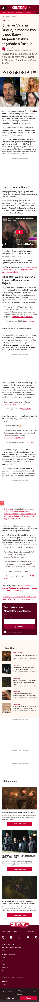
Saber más (10, 998)
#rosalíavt (14, 514)
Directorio (5, 971)
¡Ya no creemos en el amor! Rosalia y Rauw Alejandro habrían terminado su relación (19, 269)
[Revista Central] (19, 8)
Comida (36, 12)
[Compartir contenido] (2, 503)
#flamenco (8, 516)
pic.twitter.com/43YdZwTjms (15, 438)
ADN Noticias (6, 985)
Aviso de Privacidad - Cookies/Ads (12, 978)
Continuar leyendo (19, 824)
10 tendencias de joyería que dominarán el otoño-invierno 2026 (24, 694)
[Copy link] (29, 72)
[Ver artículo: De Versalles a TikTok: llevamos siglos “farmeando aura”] (6, 669)
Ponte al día (17, 652)
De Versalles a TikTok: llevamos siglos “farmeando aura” (23, 668)
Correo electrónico (9, 617)
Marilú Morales (14, 48)
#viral (14, 516)
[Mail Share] (35, 72)
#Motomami (8, 511)
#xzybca (7, 514)
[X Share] (10, 72)
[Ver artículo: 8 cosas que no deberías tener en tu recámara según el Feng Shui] (6, 708)
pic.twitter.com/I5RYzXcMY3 (22, 317)
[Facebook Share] (4, 72)
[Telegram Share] (22, 72)
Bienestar (19, 12)
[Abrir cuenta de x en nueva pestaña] (3, 937)
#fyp (5, 519)
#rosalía (20, 516)
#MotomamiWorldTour (22, 511)
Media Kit (5, 967)
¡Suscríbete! (19, 627)
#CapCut (27, 514)
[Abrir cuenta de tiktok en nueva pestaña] (19, 937)
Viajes (3, 964)
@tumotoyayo (9, 509)
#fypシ (33, 514)
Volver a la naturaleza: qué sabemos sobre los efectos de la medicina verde (25, 682)
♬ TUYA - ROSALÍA (15, 519)
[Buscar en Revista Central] (30, 8)
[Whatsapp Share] (16, 72)
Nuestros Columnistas (8, 954)
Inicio (3, 16)
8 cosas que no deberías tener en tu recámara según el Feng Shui (24, 707)
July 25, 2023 (29, 321)
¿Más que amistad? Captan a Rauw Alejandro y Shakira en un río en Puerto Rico (19, 588)
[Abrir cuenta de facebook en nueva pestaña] (36, 937)
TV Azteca (5, 988)
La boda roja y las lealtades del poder (25, 655)
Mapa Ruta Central (8, 12)
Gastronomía (6, 961)
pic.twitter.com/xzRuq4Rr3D (14, 404)
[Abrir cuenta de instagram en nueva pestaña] (11, 937)
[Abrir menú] (33, 8)
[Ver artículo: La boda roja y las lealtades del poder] (6, 656)
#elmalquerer (29, 516)
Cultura (16, 665)
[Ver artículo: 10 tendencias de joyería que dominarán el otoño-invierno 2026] (6, 695)
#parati (21, 514)
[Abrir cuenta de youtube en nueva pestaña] (28, 937)
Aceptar (29, 998)
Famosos (8, 16)
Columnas (28, 12)
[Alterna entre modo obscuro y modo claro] (4, 8)
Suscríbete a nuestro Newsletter (12, 947)
